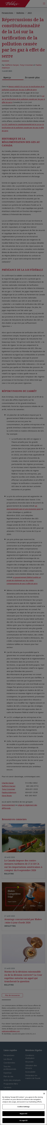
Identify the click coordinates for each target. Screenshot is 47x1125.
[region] (23, 1107)
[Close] (44, 1093)
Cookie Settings (23, 1106)
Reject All (23, 1113)
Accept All (23, 1120)
